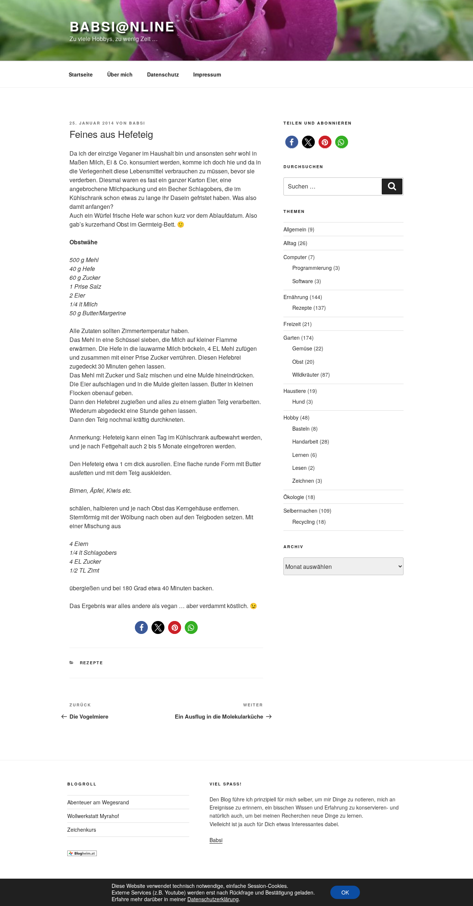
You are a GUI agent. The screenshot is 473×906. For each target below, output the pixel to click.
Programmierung (312, 267)
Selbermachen (300, 510)
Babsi (137, 123)
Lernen (300, 454)
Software (302, 281)
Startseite (81, 74)
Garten (291, 337)
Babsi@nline (122, 25)
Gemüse (302, 348)
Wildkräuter (305, 374)
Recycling (303, 521)
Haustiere (294, 390)
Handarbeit (305, 441)
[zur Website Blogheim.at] (82, 854)
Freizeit (292, 324)
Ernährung (295, 297)
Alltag (289, 243)
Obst (297, 361)
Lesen (299, 467)
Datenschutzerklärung (213, 899)
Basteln (301, 428)
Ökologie (293, 496)
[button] (141, 627)
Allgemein (294, 229)
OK (345, 892)
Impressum (207, 74)
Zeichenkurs (81, 829)
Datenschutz (163, 74)
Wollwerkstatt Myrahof (93, 816)
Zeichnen (303, 480)
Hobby (291, 417)
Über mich (120, 74)
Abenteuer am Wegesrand (98, 802)
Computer (295, 257)
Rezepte (91, 662)
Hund (298, 401)
